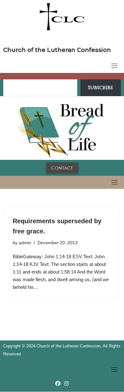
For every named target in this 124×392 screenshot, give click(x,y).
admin (25, 242)
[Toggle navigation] (114, 65)
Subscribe (100, 87)
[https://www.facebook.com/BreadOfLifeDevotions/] (57, 383)
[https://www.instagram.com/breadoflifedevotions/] (66, 383)
